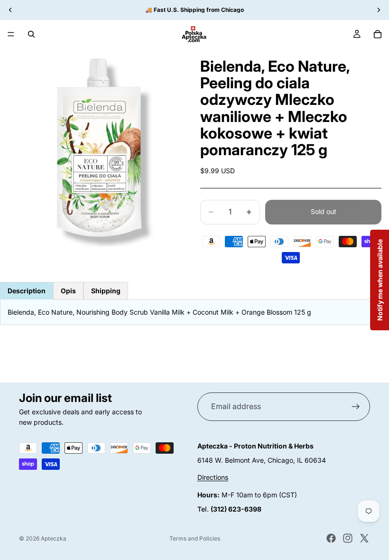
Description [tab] (27, 291)
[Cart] (377, 34)
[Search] (31, 34)
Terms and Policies (194, 538)
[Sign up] (356, 407)
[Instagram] (347, 538)
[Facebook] (331, 538)
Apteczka (53, 538)
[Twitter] (364, 538)
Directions (212, 477)
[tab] (68, 291)
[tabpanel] (194, 312)
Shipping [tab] (105, 291)
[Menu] (11, 34)
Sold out (323, 211)
